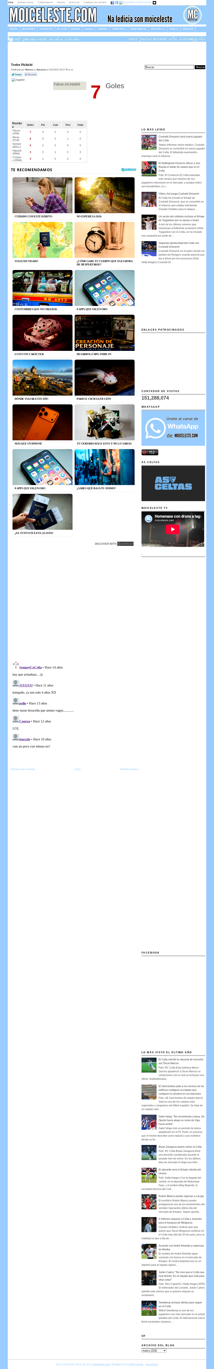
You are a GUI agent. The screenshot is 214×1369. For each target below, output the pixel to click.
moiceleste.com (101, 1364)
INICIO (14, 29)
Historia (61, 2)
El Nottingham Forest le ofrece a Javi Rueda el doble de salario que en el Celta (179, 167)
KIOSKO (103, 29)
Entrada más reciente (23, 769)
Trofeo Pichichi (21, 64)
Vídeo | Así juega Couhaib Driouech (179, 193)
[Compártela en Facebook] (31, 76)
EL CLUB (62, 29)
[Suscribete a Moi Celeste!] (135, 2)
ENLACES (188, 29)
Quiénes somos (26, 2)
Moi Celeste (136, 1364)
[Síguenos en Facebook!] (113, 2)
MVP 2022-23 (158, 29)
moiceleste (151, 1364)
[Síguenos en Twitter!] (117, 2)
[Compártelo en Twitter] (17, 76)
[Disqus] (74, 605)
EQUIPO (75, 29)
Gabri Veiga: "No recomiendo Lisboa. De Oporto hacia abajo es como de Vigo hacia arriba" (182, 1120)
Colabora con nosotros (95, 2)
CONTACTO (46, 29)
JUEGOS (14, 33)
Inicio (10, 2)
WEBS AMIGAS (138, 29)
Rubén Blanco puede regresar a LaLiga (181, 1196)
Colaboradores (45, 2)
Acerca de (74, 2)
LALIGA (89, 29)
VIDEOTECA (119, 29)
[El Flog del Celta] (155, 2)
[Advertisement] (107, 51)
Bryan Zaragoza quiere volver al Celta (180, 1146)
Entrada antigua (129, 769)
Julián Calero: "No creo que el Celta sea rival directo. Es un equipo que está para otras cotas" (181, 1276)
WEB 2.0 (173, 29)
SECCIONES (28, 29)
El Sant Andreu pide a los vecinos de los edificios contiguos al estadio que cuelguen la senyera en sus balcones (181, 1090)
